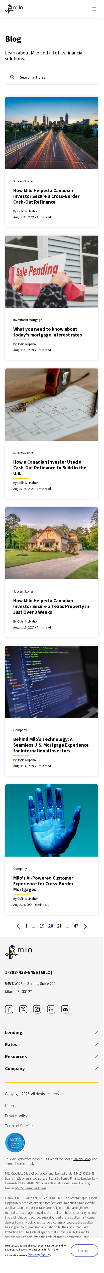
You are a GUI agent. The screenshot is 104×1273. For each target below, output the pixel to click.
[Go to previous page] (18, 926)
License (11, 1105)
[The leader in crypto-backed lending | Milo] (14, 8)
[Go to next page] (85, 926)
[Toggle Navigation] (94, 9)
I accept (84, 1250)
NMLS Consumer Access (30, 1188)
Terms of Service (19, 1125)
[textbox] (51, 77)
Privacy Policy (39, 1254)
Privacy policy (16, 1115)
